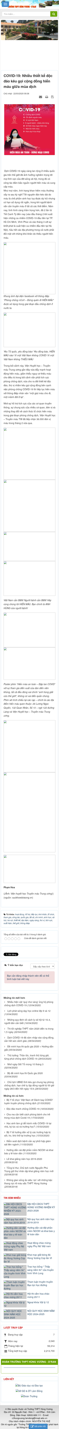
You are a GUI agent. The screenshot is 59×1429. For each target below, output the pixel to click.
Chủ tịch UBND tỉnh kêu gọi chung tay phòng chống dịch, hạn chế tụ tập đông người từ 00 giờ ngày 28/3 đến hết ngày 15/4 (29, 1085)
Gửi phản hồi (40, 1426)
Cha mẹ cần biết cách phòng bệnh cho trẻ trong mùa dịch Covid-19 (27, 1116)
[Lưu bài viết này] (53, 96)
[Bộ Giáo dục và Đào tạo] (29, 1385)
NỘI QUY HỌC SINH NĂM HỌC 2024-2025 (41, 1312)
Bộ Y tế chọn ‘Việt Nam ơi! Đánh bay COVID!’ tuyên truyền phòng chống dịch (28, 1101)
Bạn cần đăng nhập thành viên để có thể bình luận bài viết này (28, 977)
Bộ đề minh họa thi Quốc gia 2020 (25, 1073)
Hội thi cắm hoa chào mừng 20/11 (38, 1295)
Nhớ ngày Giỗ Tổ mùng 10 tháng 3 (25, 1064)
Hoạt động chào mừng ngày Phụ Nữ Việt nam (39, 1244)
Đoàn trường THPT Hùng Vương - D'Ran (29, 1362)
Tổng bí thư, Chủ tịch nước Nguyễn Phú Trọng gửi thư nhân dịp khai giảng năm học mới (28, 1169)
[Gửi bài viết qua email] (41, 96)
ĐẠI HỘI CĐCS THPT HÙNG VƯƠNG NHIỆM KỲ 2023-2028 (41, 1207)
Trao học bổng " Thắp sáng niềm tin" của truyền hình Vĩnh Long (40, 1270)
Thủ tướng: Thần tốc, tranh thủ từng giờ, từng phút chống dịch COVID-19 (26, 1057)
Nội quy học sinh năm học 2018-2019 (40, 1220)
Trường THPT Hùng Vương (39, 1409)
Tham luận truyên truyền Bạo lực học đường (40, 1283)
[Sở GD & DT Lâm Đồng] (29, 1390)
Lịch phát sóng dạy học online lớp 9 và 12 (28, 1010)
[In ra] (47, 96)
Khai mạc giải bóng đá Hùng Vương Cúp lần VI (39, 1256)
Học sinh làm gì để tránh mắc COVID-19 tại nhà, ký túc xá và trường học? (27, 1125)
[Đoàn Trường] (29, 1395)
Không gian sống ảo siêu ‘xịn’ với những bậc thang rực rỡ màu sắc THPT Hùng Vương (28, 1181)
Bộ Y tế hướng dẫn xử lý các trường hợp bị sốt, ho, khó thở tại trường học (27, 1134)
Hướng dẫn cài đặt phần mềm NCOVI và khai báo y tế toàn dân (41, 1231)
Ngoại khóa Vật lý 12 (38, 1302)
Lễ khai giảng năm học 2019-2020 (24, 1159)
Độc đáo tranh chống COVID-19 (23, 1108)
